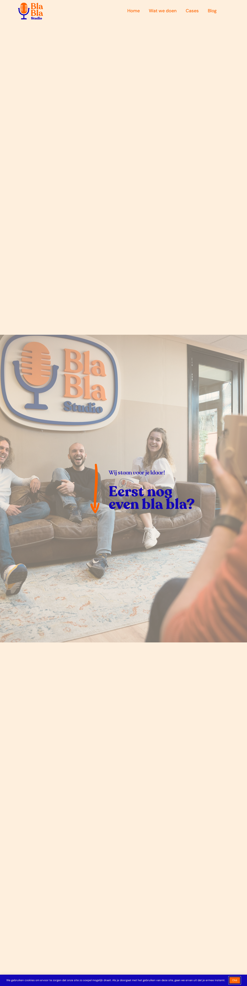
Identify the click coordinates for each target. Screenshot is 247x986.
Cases (192, 11)
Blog (212, 11)
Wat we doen (163, 11)
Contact (234, 11)
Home (133, 11)
